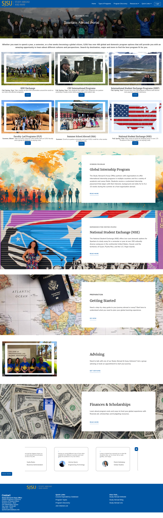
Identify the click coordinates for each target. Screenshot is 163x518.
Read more (6, 474)
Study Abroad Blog (116, 500)
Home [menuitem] (94, 4)
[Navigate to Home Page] (16, 4)
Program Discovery (63, 503)
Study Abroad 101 (116, 503)
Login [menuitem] (157, 4)
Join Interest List (62, 506)
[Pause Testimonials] (136, 449)
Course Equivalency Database (67, 497)
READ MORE (94, 194)
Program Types (61, 500)
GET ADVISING (95, 371)
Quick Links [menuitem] (146, 4)
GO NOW (93, 318)
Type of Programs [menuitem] (104, 4)
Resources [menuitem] (134, 4)
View (28, 95)
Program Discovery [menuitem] (120, 4)
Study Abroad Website (117, 497)
